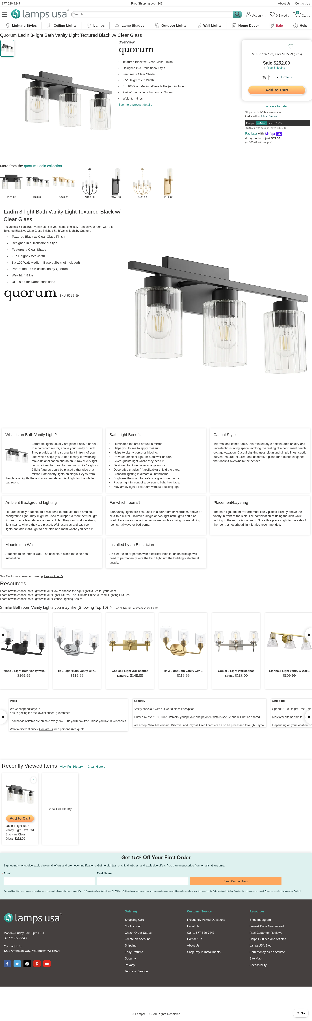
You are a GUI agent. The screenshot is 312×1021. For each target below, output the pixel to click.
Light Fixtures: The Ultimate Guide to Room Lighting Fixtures (90, 595)
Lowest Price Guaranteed (267, 926)
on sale (45, 721)
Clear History (96, 766)
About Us (284, 3)
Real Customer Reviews (266, 932)
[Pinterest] (37, 963)
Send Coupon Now (236, 881)
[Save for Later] (291, 46)
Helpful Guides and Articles (268, 939)
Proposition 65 (53, 576)
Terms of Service (136, 971)
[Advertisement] (90, 999)
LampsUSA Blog (260, 945)
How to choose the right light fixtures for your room (84, 591)
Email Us (193, 926)
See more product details (135, 104)
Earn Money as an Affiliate (267, 952)
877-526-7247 (11, 3)
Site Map (255, 958)
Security (130, 958)
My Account (133, 926)
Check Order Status (138, 932)
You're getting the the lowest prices (32, 712)
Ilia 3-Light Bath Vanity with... (76, 670)
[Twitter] (17, 963)
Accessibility (258, 965)
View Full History (71, 766)
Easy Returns (134, 952)
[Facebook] (7, 963)
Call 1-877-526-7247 (200, 932)
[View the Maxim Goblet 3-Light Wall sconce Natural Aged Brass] (130, 641)
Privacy (130, 965)
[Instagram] (27, 963)
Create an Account (137, 939)
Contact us (46, 729)
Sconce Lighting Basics (67, 598)
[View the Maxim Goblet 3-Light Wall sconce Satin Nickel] (236, 641)
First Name (104, 873)
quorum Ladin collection (43, 166)
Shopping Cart (134, 919)
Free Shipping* (147, 3)
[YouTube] (47, 963)
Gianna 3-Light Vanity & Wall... (289, 670)
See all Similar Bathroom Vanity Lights (136, 607)
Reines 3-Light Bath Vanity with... (23, 670)
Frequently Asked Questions (206, 919)
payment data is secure (216, 717)
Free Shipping (275, 67)
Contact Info (12, 946)
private (190, 717)
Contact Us (302, 3)
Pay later (251, 133)
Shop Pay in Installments (204, 952)
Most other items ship (285, 717)
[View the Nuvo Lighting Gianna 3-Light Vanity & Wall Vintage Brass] (289, 641)
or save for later (277, 106)
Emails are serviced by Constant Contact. (283, 891)
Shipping (130, 945)
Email (7, 873)
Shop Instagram (260, 919)
